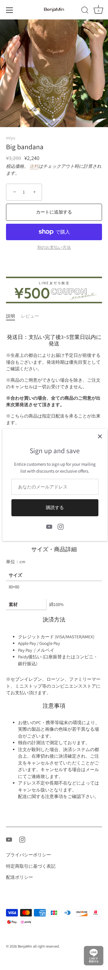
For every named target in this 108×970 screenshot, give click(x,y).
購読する (55, 507)
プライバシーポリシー (28, 855)
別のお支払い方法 (54, 247)
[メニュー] (9, 10)
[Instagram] (61, 526)
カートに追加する (54, 212)
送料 (33, 166)
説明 (10, 316)
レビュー (30, 316)
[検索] (85, 11)
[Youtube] (49, 526)
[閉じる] (99, 436)
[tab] (13, 316)
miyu (10, 138)
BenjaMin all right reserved (38, 946)
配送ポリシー (19, 877)
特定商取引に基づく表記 (31, 866)
